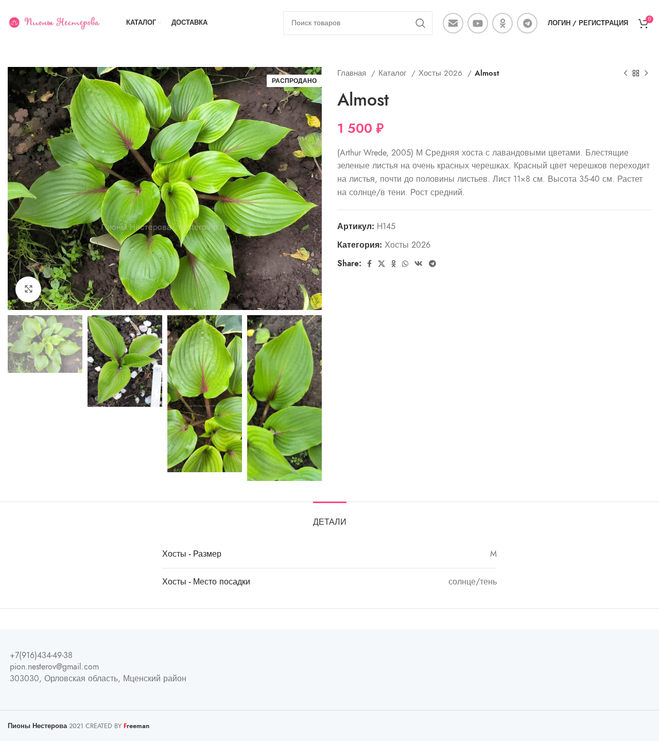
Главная (353, 72)
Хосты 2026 (442, 72)
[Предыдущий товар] (625, 73)
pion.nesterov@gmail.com (54, 667)
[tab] (329, 517)
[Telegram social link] (527, 23)
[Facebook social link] (369, 263)
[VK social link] (418, 263)
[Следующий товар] (646, 73)
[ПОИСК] (420, 23)
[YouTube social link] (477, 23)
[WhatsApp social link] (405, 263)
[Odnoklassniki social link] (502, 23)
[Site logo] (54, 22)
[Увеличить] (28, 289)
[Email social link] (453, 23)
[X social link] (381, 263)
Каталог (393, 72)
